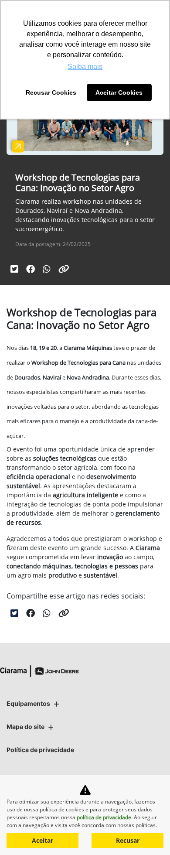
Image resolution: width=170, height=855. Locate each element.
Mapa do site (25, 726)
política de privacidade (104, 817)
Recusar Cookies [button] (51, 92)
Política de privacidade (40, 749)
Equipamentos (28, 703)
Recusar (127, 840)
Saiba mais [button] (85, 66)
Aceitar (42, 840)
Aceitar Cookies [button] (119, 92)
